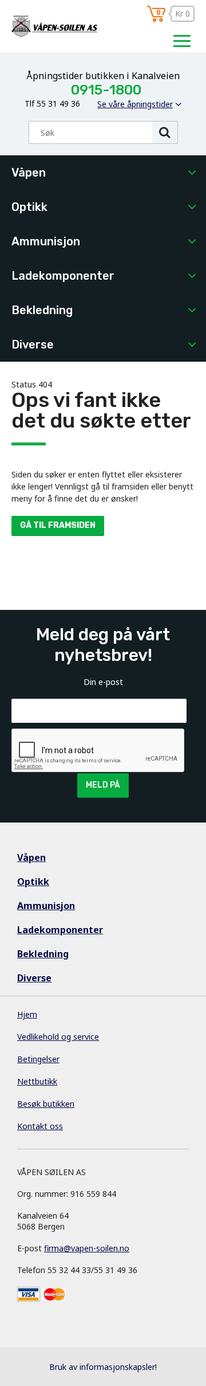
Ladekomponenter (62, 276)
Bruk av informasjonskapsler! (103, 1366)
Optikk (29, 207)
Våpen (28, 172)
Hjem (27, 1014)
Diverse (32, 344)
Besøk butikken (45, 1103)
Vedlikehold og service (58, 1036)
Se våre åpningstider (135, 104)
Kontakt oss (40, 1126)
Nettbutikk (37, 1081)
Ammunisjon (45, 241)
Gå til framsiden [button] (58, 525)
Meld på (103, 785)
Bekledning (42, 310)
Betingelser (38, 1059)
